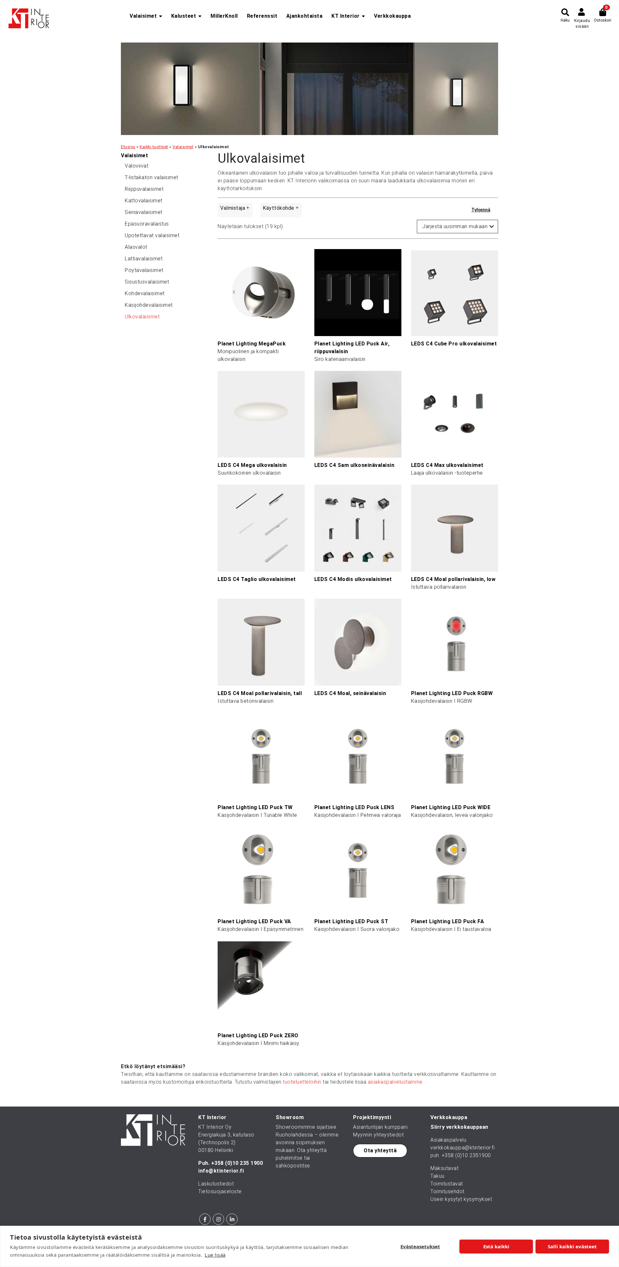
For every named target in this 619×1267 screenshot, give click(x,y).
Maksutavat (444, 1168)
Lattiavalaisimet (143, 259)
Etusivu (128, 146)
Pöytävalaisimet (144, 270)
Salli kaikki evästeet (572, 1246)
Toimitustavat (446, 1184)
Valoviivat (136, 166)
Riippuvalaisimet (144, 189)
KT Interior (345, 16)
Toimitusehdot (447, 1191)
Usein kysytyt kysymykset (461, 1199)
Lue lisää (215, 1255)
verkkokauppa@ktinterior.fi (462, 1148)
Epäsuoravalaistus (147, 224)
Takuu (437, 1176)
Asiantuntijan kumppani (380, 1127)
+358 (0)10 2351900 (466, 1155)
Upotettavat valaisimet (152, 235)
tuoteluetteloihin (302, 1082)
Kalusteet (183, 16)
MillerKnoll (224, 16)
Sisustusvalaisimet (147, 282)
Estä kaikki (496, 1246)
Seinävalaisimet (143, 212)
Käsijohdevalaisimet (149, 305)
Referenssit (262, 16)
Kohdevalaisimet (145, 293)
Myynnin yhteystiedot (378, 1135)
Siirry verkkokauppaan (459, 1127)
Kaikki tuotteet (154, 146)
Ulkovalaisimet (142, 317)
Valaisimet (143, 16)
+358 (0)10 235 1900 (237, 1163)
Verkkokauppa (392, 16)
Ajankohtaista (304, 16)
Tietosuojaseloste (220, 1191)
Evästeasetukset (420, 1246)
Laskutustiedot (216, 1184)
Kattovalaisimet (143, 201)
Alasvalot (136, 247)
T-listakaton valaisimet (151, 177)
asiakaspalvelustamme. (396, 1082)
